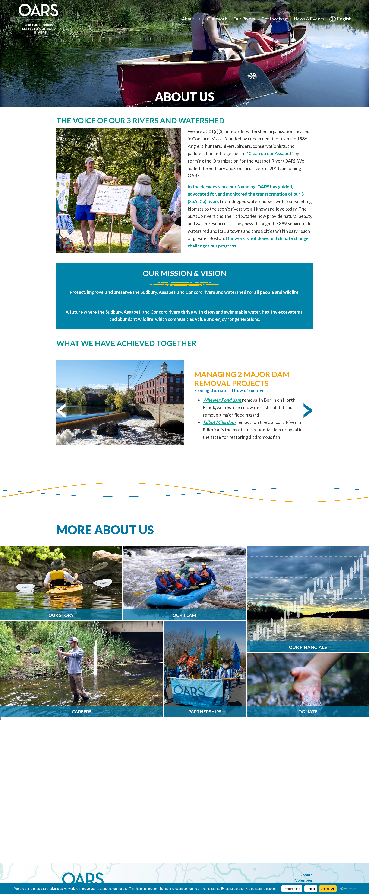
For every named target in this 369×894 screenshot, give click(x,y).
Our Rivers (244, 18)
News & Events (309, 18)
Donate (306, 874)
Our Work (217, 18)
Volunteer (304, 880)
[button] (61, 411)
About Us (191, 18)
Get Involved (274, 18)
